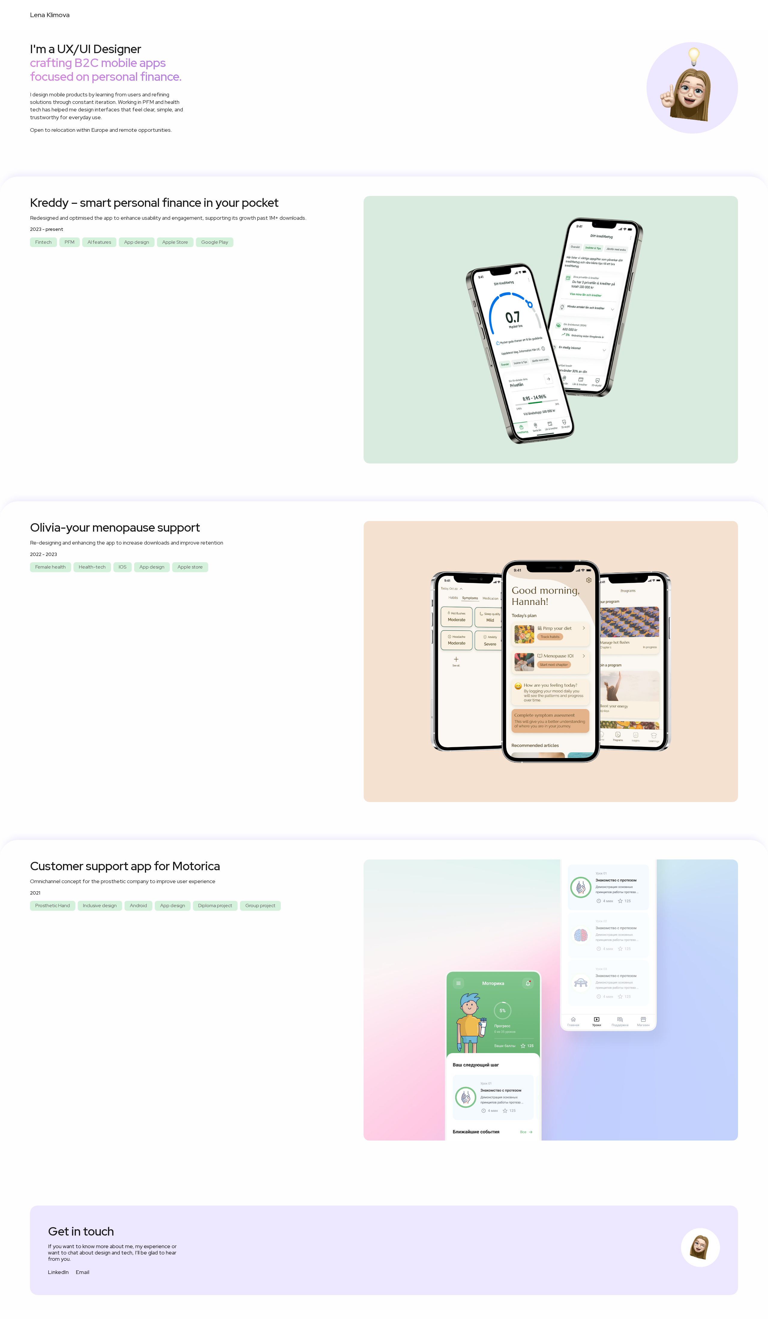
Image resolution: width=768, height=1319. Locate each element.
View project (551, 329)
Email (82, 1272)
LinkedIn (58, 1272)
